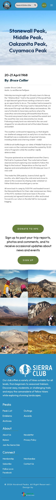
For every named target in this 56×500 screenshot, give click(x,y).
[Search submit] (35, 5)
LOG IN (44, 5)
